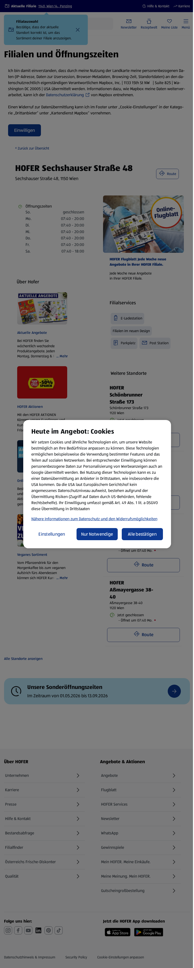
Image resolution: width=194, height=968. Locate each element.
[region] (97, 484)
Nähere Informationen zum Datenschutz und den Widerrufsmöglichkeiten (94, 519)
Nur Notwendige (97, 534)
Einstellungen (51, 534)
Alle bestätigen (142, 534)
